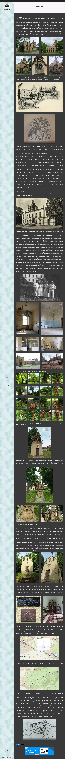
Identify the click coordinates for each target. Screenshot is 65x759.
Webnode (10, 757)
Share (19, 744)
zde (62, 17)
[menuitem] (7, 377)
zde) (62, 626)
